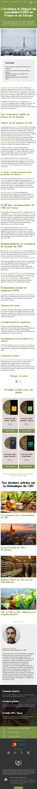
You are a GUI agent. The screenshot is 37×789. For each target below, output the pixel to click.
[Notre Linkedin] (8, 753)
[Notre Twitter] (22, 753)
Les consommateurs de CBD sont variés (22, 214)
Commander (10, 431)
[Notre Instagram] (15, 753)
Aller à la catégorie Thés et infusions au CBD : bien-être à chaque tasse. (18, 474)
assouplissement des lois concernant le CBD (15, 160)
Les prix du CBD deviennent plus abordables (17, 277)
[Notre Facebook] (28, 753)
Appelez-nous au (19, 728)
